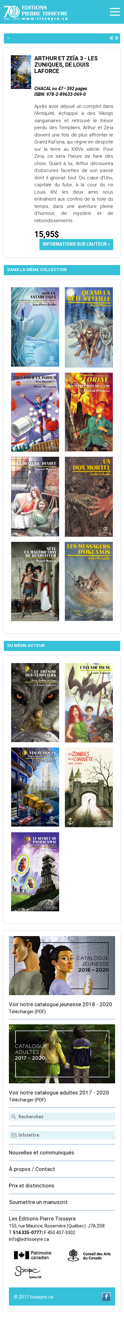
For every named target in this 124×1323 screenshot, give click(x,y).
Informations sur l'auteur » (76, 244)
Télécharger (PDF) (27, 1011)
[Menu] (115, 12)
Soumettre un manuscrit (38, 1202)
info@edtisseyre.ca (29, 1239)
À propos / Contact (32, 1169)
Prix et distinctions (31, 1185)
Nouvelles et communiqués (41, 1152)
